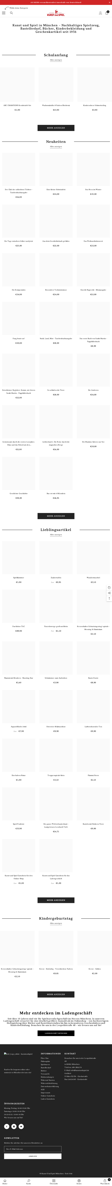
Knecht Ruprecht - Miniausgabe (93, 290)
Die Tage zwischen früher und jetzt (18, 241)
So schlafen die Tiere (55, 390)
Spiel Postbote (18, 824)
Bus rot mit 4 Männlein (56, 493)
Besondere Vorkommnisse (56, 290)
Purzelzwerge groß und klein (56, 626)
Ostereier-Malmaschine (56, 727)
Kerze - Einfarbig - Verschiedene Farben (56, 969)
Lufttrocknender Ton (93, 727)
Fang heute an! (18, 338)
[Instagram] (14, 1126)
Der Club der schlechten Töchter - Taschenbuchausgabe (19, 191)
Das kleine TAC (18, 626)
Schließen (110, 2)
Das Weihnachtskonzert (93, 241)
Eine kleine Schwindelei (56, 190)
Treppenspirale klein (56, 775)
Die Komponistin (18, 290)
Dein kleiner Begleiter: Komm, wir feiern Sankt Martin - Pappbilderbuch (18, 391)
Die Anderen (93, 390)
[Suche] (11, 13)
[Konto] (100, 12)
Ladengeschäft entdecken (56, 1033)
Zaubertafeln (56, 578)
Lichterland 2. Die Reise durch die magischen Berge (56, 443)
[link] (28, 1181)
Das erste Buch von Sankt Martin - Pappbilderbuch (93, 340)
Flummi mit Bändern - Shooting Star (18, 678)
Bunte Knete (93, 678)
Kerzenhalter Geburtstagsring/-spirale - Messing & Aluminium (93, 627)
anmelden (33, 1156)
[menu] (3, 13)
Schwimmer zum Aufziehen (56, 678)
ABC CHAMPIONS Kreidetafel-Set (17, 105)
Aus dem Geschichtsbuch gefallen (55, 241)
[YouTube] (21, 1126)
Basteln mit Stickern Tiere (93, 824)
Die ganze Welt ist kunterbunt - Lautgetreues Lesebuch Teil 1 (56, 825)
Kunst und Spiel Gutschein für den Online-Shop (19, 877)
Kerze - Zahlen (95, 969)
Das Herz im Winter (93, 190)
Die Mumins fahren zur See (93, 442)
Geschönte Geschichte (19, 493)
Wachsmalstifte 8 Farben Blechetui (56, 105)
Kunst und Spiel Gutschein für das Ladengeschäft (56, 877)
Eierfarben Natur (19, 775)
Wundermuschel (93, 578)
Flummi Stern (93, 775)
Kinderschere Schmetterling (94, 105)
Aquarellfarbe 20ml (18, 727)
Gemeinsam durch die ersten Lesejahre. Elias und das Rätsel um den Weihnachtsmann (18, 443)
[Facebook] (6, 1126)
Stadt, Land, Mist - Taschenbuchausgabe (56, 338)
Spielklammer (18, 578)
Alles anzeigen (56, 60)
